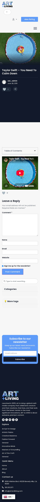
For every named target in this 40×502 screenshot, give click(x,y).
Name (4, 240)
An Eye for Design (9, 429)
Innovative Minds (8, 446)
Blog (3, 472)
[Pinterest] (16, 419)
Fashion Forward (8, 439)
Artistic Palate (7, 432)
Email (4, 249)
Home (4, 465)
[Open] (16, 19)
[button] (35, 28)
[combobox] (7, 12)
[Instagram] (13, 419)
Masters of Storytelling (11, 450)
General (5, 443)
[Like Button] (4, 89)
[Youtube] (10, 419)
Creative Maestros (9, 436)
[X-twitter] (6, 419)
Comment (7, 212)
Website (5, 257)
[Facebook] (3, 419)
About (4, 469)
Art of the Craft (8, 453)
